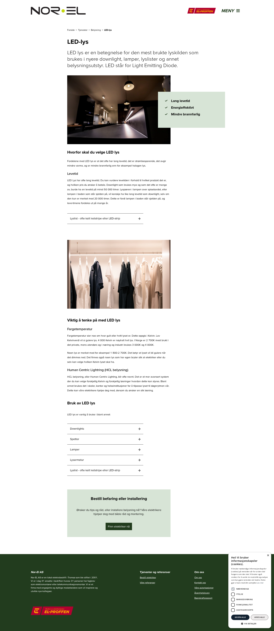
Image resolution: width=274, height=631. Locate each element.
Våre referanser (147, 582)
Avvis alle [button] (259, 617)
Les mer (260, 583)
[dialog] (249, 590)
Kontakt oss (200, 582)
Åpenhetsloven (202, 593)
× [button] (268, 555)
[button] (249, 623)
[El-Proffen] (201, 11)
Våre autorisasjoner (203, 587)
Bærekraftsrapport (203, 598)
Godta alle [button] (240, 617)
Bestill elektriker (148, 577)
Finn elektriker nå (119, 526)
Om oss (198, 577)
